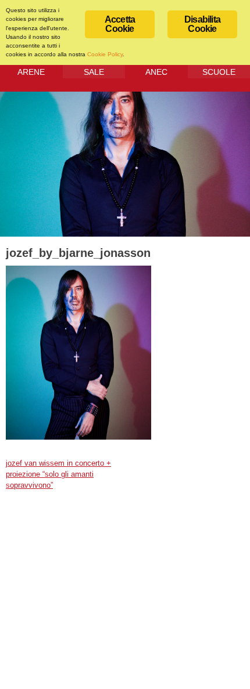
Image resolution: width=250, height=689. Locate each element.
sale (94, 72)
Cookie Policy (105, 54)
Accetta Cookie (120, 24)
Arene (31, 72)
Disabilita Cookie (202, 24)
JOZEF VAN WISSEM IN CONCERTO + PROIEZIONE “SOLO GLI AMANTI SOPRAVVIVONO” (58, 474)
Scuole (218, 72)
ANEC (156, 72)
